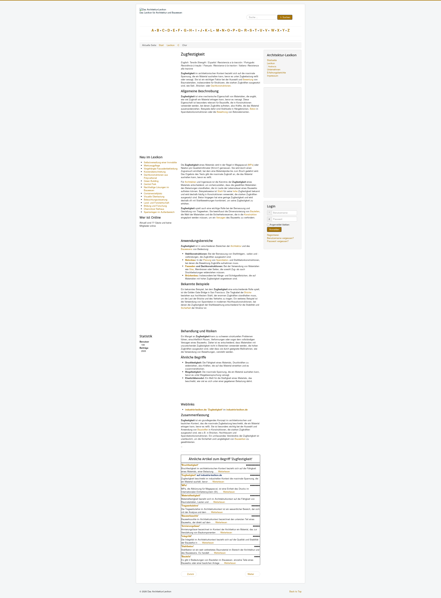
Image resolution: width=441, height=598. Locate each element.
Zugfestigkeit (189, 475)
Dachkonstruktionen (221, 85)
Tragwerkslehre (190, 505)
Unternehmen (273, 69)
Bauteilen (254, 211)
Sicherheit (186, 307)
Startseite (272, 60)
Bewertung (248, 79)
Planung (207, 260)
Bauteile (186, 556)
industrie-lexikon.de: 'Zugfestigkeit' (204, 409)
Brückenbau (191, 275)
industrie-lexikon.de (237, 409)
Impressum (272, 75)
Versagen (220, 217)
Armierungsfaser (190, 525)
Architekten (190, 181)
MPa (250, 164)
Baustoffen (202, 429)
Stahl (220, 191)
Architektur (235, 246)
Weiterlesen (224, 471)
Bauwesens (186, 249)
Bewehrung (222, 111)
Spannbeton (222, 260)
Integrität (186, 536)
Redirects (272, 66)
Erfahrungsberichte (276, 72)
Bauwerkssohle (190, 515)
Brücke (247, 292)
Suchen (286, 17)
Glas (191, 269)
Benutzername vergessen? (280, 238)
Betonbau (190, 260)
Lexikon (271, 63)
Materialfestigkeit (191, 495)
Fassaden (190, 266)
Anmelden (274, 229)
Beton (253, 108)
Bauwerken (240, 438)
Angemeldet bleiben (279, 224)
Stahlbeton (187, 546)
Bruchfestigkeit (190, 464)
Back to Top (295, 591)
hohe (235, 191)
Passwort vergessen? (278, 241)
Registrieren (273, 235)
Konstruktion (250, 214)
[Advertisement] (158, 101)
